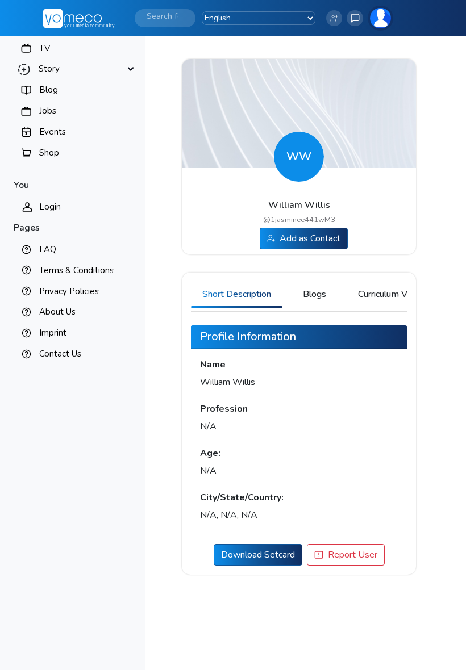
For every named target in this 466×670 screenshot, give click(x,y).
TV (44, 48)
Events (52, 131)
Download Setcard (258, 554)
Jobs (47, 110)
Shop (49, 152)
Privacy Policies (69, 291)
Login (50, 206)
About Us (57, 311)
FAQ (47, 249)
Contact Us (60, 353)
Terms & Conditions (76, 270)
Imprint (52, 332)
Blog (48, 89)
